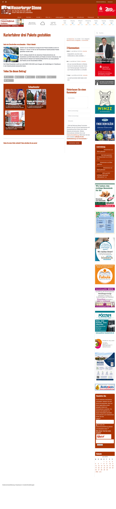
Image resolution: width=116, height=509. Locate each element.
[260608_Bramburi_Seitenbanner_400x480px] (105, 211)
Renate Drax (71, 38)
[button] (98, 17)
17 (110, 465)
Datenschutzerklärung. (73, 135)
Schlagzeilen (78, 40)
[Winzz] (105, 89)
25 (112, 468)
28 (101, 470)
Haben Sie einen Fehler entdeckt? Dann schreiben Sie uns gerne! (20, 143)
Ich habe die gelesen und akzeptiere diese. (104, 427)
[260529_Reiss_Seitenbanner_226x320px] (105, 353)
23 (107, 468)
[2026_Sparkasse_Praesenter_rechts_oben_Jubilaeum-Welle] (106, 5)
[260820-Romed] (15, 90)
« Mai (96, 472)
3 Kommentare (85, 40)
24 (110, 468)
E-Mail (98, 418)
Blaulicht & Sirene (70, 40)
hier (103, 416)
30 (107, 470)
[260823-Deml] (36, 90)
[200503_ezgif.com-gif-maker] (105, 238)
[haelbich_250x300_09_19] (105, 184)
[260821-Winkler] (15, 111)
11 (112, 463)
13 (98, 465)
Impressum (19, 485)
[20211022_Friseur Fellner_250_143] (105, 339)
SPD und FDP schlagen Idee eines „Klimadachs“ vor (103, 175)
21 (101, 468)
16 (107, 465)
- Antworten (84, 51)
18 (112, 465)
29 (104, 470)
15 (104, 465)
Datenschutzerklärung (102, 426)
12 (96, 465)
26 (96, 470)
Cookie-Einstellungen (28, 485)
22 (104, 468)
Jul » (100, 472)
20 (98, 468)
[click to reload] (104, 436)
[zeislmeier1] (105, 385)
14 (101, 465)
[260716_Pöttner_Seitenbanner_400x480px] (105, 312)
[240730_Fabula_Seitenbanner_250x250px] (105, 265)
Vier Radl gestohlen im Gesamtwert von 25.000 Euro (104, 157)
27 (98, 470)
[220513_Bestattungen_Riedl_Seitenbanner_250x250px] (105, 288)
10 (110, 463)
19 (96, 468)
